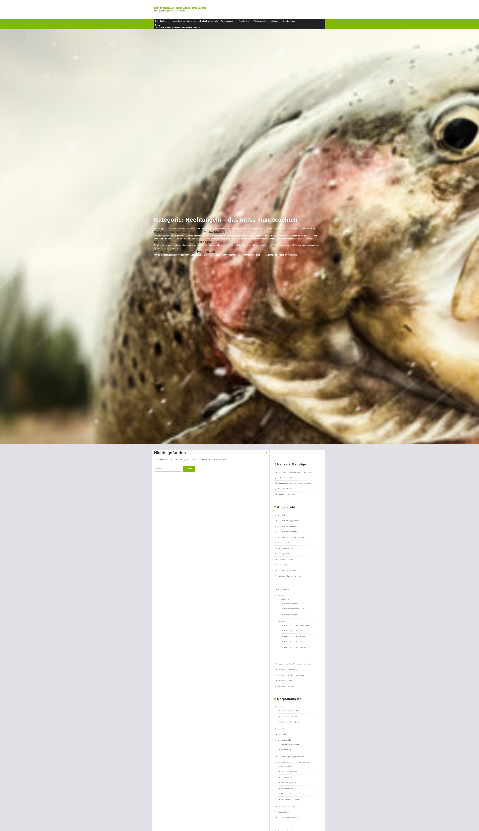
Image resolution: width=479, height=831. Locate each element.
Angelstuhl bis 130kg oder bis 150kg (291, 537)
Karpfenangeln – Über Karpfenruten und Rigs (294, 472)
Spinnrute (165, 248)
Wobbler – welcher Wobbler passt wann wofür (295, 664)
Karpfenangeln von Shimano (291, 722)
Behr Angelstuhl (283, 565)
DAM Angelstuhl (284, 543)
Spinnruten (191, 21)
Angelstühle (244, 21)
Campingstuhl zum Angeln (287, 570)
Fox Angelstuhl (283, 554)
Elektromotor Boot (284, 812)
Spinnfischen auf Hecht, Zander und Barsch (180, 7)
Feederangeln (289, 21)
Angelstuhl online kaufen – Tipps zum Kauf (293, 762)
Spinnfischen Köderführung (288, 669)
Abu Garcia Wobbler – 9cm (294, 609)
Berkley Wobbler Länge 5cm (294, 631)
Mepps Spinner (283, 589)
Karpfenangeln (227, 21)
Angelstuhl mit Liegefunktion (288, 521)
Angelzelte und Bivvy (285, 740)
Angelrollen (282, 729)
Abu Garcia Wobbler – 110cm (295, 614)
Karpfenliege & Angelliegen (288, 806)
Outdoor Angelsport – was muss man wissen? (295, 483)
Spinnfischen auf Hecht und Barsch (291, 675)
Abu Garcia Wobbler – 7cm (294, 603)
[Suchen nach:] (168, 469)
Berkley (283, 621)
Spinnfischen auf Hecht (286, 686)
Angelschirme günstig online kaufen (291, 757)
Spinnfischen (161, 21)
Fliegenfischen (178, 21)
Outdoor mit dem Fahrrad (287, 494)
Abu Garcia (285, 599)
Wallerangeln (260, 21)
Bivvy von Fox (286, 750)
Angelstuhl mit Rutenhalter (287, 532)
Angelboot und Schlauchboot (289, 818)
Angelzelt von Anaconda (290, 744)
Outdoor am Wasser (285, 489)
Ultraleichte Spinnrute (208, 21)
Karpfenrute (282, 707)
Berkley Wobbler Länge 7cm (294, 636)
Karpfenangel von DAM (289, 711)
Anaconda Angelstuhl (286, 559)
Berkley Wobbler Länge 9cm (294, 642)
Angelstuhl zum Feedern (287, 526)
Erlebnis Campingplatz (286, 478)
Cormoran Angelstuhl (285, 548)
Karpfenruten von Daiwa (289, 716)
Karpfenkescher (284, 734)
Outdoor (274, 21)
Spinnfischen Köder (285, 680)
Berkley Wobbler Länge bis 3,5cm (296, 625)
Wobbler (281, 595)
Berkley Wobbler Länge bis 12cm (296, 647)
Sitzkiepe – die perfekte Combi (289, 576)
